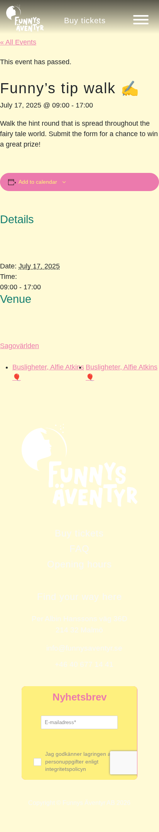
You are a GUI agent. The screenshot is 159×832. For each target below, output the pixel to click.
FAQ (79, 548)
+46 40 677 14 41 (84, 664)
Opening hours (79, 564)
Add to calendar (38, 182)
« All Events (18, 42)
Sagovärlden (19, 346)
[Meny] (141, 19)
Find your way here (79, 596)
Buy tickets (85, 20)
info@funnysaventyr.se (84, 648)
